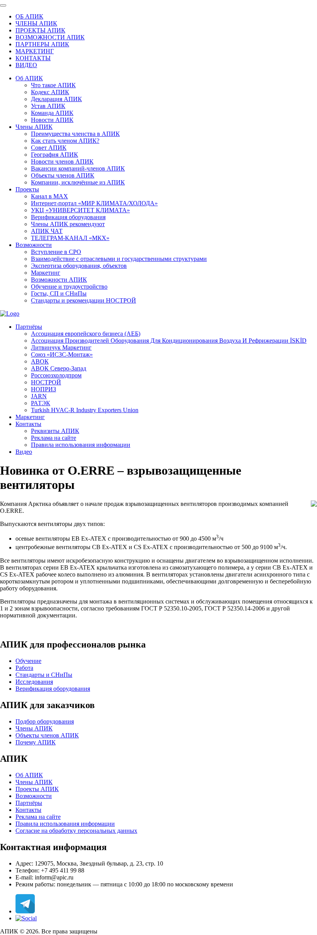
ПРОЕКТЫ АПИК (40, 30)
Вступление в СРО (56, 252)
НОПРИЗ (43, 389)
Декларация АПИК (56, 99)
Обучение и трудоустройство (69, 286)
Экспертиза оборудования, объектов (79, 265)
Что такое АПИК (53, 85)
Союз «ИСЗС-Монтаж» (62, 354)
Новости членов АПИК (62, 161)
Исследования (34, 681)
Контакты (28, 424)
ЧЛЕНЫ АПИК (36, 23)
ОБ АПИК (29, 16)
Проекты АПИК (37, 789)
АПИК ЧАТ (47, 231)
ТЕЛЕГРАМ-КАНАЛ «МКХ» (70, 238)
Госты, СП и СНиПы (59, 293)
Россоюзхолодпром (56, 375)
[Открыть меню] (3, 5)
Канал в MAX (49, 196)
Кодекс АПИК (50, 92)
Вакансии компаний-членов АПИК (78, 168)
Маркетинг (45, 272)
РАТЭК (40, 403)
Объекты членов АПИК (62, 175)
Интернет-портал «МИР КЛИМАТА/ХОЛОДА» (94, 203)
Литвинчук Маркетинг (61, 347)
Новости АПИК (52, 120)
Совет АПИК (48, 147)
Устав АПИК (48, 106)
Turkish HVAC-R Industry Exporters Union (84, 410)
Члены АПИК (34, 126)
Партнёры (28, 326)
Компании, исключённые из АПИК (78, 182)
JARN (39, 396)
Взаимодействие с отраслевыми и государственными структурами (119, 258)
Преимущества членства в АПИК (75, 133)
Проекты (27, 189)
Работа (24, 667)
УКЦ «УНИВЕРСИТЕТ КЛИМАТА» (80, 210)
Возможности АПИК (59, 279)
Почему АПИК (35, 742)
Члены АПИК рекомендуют (68, 224)
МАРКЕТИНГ (34, 51)
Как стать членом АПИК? (65, 140)
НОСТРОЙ (46, 382)
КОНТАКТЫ (33, 58)
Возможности (33, 245)
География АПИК (54, 154)
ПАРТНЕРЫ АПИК (42, 44)
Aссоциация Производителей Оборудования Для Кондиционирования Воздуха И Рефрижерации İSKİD (169, 340)
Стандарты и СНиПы (43, 674)
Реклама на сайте (53, 438)
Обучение (28, 661)
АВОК (40, 361)
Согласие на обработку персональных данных (76, 830)
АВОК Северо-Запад (58, 368)
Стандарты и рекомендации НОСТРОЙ (83, 300)
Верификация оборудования (68, 217)
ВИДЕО (26, 65)
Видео (23, 451)
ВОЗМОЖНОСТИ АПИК (50, 37)
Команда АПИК (52, 113)
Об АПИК (29, 78)
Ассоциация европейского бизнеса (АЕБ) (85, 333)
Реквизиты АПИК (55, 431)
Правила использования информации (80, 444)
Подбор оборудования (44, 721)
